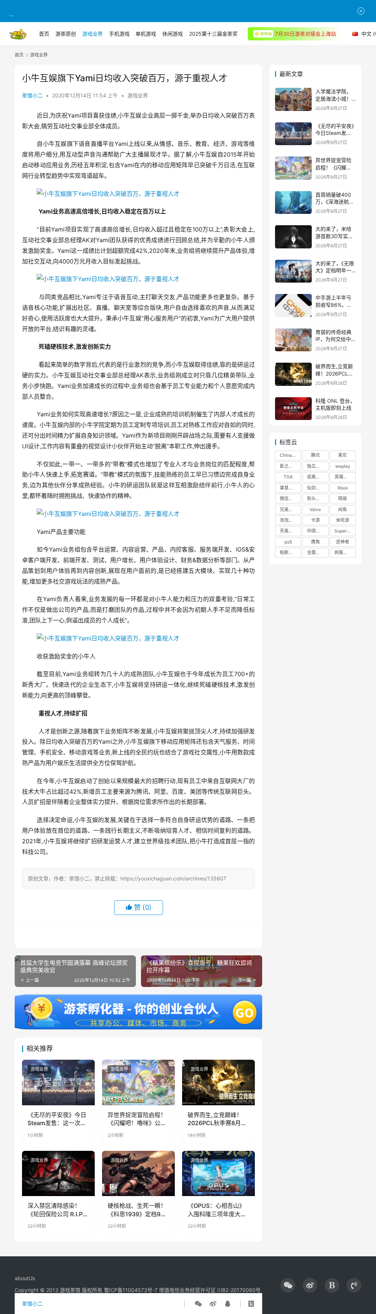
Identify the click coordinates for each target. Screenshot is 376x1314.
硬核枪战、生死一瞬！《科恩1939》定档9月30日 (137, 1210)
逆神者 (342, 542)
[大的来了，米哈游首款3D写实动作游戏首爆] (293, 236)
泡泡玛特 (288, 520)
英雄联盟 (343, 477)
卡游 (315, 520)
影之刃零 (288, 466)
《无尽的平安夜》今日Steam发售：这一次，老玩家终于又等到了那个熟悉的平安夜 (57, 1119)
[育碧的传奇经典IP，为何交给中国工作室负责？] (293, 340)
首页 (44, 33)
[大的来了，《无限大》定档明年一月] (293, 271)
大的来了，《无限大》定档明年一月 (334, 270)
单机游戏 (145, 33)
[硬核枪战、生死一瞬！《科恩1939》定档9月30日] (138, 1173)
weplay (342, 466)
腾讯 (315, 455)
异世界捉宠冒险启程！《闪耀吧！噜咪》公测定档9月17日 (137, 1119)
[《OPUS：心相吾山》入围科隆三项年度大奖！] (218, 1173)
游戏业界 (92, 33)
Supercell (344, 531)
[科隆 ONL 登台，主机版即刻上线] (293, 408)
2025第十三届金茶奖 (213, 33)
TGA (288, 477)
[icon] (288, 1285)
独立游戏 (316, 466)
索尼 (342, 455)
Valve (315, 509)
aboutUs (25, 1278)
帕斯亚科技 (290, 552)
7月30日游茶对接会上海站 (305, 33)
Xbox (342, 488)
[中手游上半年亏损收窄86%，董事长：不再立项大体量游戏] (293, 305)
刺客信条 (343, 552)
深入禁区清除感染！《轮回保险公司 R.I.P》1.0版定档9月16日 (58, 1210)
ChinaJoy (290, 455)
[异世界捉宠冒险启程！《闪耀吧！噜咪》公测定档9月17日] (138, 1082)
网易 (342, 498)
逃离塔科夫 (317, 477)
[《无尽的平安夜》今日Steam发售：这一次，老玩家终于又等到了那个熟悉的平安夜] (58, 1082)
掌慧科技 (288, 488)
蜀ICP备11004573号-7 (131, 1290)
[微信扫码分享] (198, 1303)
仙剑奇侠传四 (317, 488)
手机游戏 (119, 33)
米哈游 (342, 520)
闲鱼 (342, 509)
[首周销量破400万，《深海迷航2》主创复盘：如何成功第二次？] (293, 202)
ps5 (288, 542)
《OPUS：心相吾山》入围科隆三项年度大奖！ (216, 1210)
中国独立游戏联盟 (317, 531)
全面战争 (316, 552)
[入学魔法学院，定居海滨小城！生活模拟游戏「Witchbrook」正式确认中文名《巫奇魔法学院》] (293, 99)
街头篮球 (316, 498)
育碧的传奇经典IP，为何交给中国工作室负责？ (333, 339)
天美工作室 (290, 531)
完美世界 (288, 509)
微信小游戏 (290, 498)
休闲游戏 (172, 33)
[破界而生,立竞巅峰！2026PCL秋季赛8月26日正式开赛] (218, 1082)
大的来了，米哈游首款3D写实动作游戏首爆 (334, 236)
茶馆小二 (32, 95)
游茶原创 (65, 33)
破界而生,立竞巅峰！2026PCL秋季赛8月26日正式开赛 (218, 1119)
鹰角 (315, 542)
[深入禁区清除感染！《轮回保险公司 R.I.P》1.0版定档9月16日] (58, 1173)
